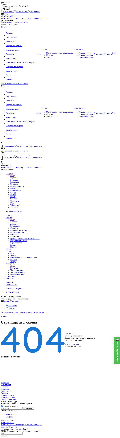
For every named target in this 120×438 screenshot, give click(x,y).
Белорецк (14, 180)
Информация (6, 391)
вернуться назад (74, 346)
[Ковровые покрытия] (20, 44)
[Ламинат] (20, 31)
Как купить (14, 268)
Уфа (12, 203)
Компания (5, 383)
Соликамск (14, 201)
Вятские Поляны (17, 186)
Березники (14, 182)
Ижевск (13, 188)
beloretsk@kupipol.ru (11, 301)
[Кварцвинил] (20, 35)
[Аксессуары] (20, 56)
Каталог (13, 222)
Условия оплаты (7, 395)
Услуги (13, 255)
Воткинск (14, 184)
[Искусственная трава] (20, 65)
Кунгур (13, 192)
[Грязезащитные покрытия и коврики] (20, 60)
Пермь (12, 197)
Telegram (11, 308)
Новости (4, 387)
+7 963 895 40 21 (7, 16)
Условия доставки (8, 397)
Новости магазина (10, 406)
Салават (13, 199)
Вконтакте (12, 306)
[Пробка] (20, 77)
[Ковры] (20, 73)
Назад (12, 176)
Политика (5, 389)
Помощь (4, 393)
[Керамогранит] (20, 69)
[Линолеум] (20, 39)
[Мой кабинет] (2, 143)
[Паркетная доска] (20, 48)
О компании (6, 385)
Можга (13, 195)
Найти (4, 436)
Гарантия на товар (8, 399)
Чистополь (14, 207)
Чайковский (15, 205)
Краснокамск (15, 190)
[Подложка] (20, 52)
